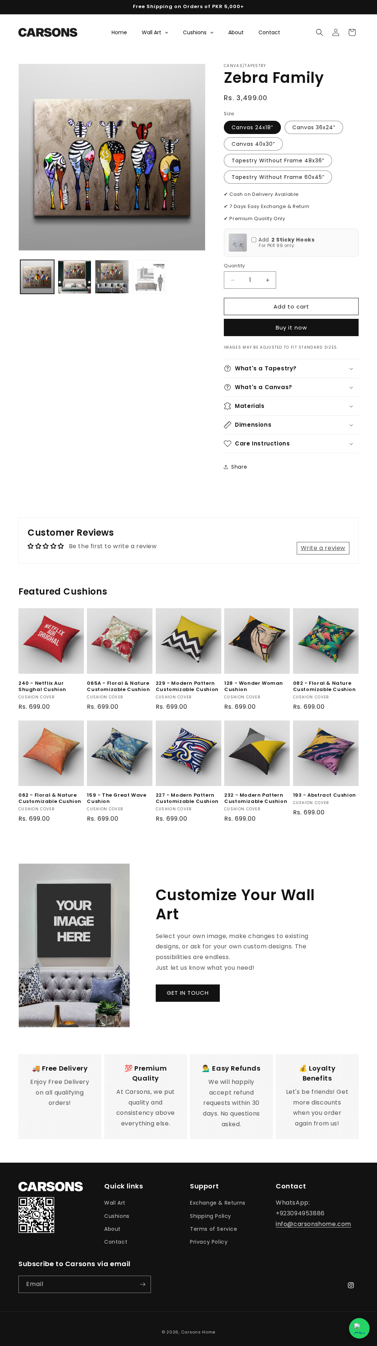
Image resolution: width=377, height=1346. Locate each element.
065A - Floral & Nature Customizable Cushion (118, 686)
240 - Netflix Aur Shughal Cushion (42, 686)
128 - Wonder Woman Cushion (253, 686)
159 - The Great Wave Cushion (116, 798)
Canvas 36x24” (313, 127)
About (112, 1229)
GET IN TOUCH (188, 993)
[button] (319, 32)
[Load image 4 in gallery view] (149, 277)
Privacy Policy (209, 1241)
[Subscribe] (142, 1284)
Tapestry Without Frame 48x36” (278, 160)
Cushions (117, 1216)
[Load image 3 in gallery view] (112, 277)
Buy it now (291, 327)
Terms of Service (213, 1229)
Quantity (234, 265)
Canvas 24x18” (252, 127)
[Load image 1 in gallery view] (37, 277)
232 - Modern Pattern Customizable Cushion (255, 798)
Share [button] (239, 467)
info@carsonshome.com (313, 1224)
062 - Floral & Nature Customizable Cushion (49, 798)
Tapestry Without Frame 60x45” (278, 177)
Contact (115, 1241)
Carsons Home (198, 1332)
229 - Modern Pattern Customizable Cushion (187, 686)
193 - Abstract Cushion (324, 795)
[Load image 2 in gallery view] (75, 277)
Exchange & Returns (218, 1202)
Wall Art (115, 1202)
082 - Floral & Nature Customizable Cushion (324, 686)
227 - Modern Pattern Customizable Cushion (187, 798)
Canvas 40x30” (253, 144)
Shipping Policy (210, 1216)
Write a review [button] (323, 548)
